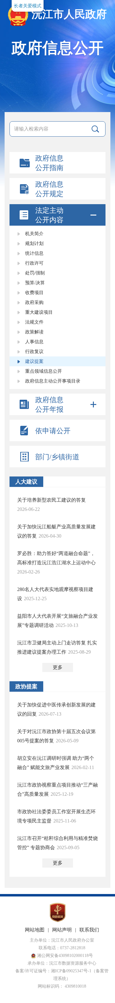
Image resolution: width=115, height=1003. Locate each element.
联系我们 (89, 929)
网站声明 (62, 929)
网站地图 (34, 929)
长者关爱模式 (27, 5)
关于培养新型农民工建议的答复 (51, 500)
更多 (58, 667)
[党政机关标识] (57, 920)
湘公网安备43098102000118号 (64, 955)
